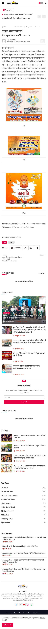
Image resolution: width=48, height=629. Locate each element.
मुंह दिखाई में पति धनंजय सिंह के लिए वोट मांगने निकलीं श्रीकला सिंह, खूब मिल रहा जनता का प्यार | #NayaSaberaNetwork (29, 329)
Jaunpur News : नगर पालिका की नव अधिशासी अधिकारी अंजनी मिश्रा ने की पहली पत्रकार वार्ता (17, 16)
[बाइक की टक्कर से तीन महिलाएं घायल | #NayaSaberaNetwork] (7, 368)
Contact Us (27, 613)
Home (9, 613)
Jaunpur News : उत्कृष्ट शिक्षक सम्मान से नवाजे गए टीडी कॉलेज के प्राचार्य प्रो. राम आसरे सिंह (23, 561)
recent (10, 27)
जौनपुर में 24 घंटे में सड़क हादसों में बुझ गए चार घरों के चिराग (29, 354)
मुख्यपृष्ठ (4, 27)
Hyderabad (23, 523)
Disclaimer (37, 613)
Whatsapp (31, 247)
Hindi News (23, 503)
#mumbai (23, 515)
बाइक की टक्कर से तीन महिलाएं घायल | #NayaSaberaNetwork (26, 367)
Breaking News (23, 519)
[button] (41, 3)
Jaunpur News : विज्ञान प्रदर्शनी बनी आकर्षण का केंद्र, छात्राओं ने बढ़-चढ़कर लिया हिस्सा (24, 570)
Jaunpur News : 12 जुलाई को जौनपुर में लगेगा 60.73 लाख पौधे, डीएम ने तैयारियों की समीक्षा (24, 538)
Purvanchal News (23, 499)
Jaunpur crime (23, 492)
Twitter (25, 247)
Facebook (17, 248)
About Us (17, 613)
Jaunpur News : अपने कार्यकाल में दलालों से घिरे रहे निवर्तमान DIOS (23, 553)
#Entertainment (23, 511)
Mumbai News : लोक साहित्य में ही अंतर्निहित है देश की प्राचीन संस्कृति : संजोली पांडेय (30, 457)
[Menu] (3, 3)
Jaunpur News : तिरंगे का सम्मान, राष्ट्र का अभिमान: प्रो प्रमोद (30, 447)
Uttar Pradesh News (23, 496)
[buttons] (16, 604)
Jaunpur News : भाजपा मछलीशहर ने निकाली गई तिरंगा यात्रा (29, 436)
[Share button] (37, 247)
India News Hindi (23, 507)
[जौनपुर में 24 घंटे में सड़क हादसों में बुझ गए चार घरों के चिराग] (7, 355)
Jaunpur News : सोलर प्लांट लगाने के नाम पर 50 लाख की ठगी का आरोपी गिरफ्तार (29, 467)
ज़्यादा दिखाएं (42, 273)
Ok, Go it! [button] (7, 625)
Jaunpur (23, 488)
